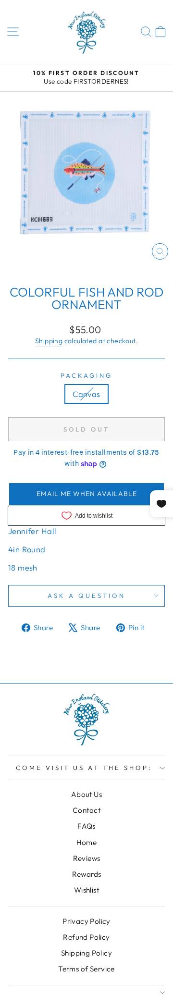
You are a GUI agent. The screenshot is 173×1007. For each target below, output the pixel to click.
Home (86, 842)
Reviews (86, 858)
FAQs (86, 826)
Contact (86, 810)
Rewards (86, 874)
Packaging (86, 375)
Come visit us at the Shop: (84, 767)
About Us (86, 794)
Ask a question (86, 595)
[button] (86, 494)
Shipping (48, 340)
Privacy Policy (86, 921)
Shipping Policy (86, 952)
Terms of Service (86, 968)
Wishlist (86, 890)
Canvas (86, 394)
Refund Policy (86, 937)
